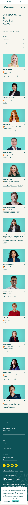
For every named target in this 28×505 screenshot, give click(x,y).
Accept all (15, 501)
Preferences (7, 501)
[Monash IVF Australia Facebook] (4, 465)
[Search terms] (3, 31)
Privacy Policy (13, 498)
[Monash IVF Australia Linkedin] (16, 465)
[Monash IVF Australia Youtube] (12, 465)
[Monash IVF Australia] (8, 7)
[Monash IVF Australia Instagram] (8, 465)
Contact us (22, 2)
